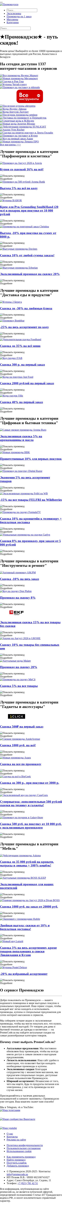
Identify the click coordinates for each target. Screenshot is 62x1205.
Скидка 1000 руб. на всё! (18, 745)
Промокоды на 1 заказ (19, 16)
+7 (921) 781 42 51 (28, 1183)
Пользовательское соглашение (24, 1148)
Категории (13, 22)
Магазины (12, 19)
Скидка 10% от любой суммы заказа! (27, 255)
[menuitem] (34, 13)
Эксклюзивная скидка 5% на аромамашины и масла (21, 438)
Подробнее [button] (6, 178)
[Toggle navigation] (1, 2)
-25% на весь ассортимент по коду (24, 327)
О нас (10, 1133)
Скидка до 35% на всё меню (20, 346)
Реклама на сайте (16, 1139)
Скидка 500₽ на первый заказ (21, 726)
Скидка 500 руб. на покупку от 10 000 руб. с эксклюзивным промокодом (31, 825)
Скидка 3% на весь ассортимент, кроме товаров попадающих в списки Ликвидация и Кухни (28, 951)
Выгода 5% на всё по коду (19, 188)
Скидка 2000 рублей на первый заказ (27, 383)
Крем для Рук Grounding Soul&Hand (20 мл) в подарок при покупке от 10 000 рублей (29, 210)
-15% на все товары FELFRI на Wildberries (31, 500)
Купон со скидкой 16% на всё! (21, 169)
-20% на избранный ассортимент (23, 974)
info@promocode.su (17, 1174)
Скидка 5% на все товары (19, 686)
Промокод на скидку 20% (18, 667)
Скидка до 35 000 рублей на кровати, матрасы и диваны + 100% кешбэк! (27, 863)
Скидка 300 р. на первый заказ (22, 364)
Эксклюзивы (14, 13)
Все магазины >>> (10, 144)
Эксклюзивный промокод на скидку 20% (30, 274)
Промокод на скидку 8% (18, 597)
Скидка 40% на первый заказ (21, 402)
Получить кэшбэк (17, 1162)
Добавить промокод (18, 1165)
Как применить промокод (21, 1156)
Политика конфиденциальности (25, 1145)
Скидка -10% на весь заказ (19, 579)
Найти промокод (16, 1159)
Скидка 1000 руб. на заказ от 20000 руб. (29, 906)
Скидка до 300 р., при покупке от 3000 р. (29, 782)
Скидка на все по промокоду (20, 764)
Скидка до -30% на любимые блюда (26, 308)
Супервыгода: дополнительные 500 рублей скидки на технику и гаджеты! (31, 803)
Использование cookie (19, 1151)
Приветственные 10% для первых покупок (31, 459)
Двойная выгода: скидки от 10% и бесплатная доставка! (25, 927)
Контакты (12, 1136)
